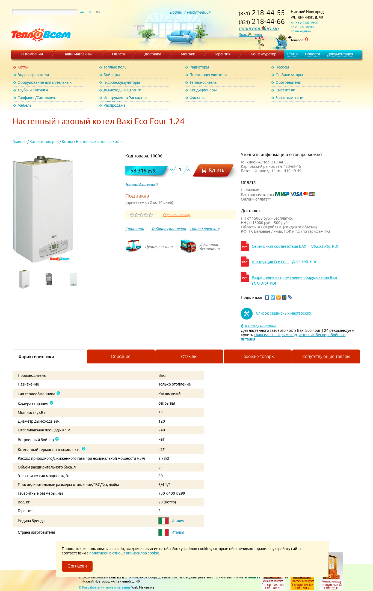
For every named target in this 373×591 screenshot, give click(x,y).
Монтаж (188, 54)
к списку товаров (260, 325)
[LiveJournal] (290, 297)
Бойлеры (111, 75)
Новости (312, 54)
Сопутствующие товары (326, 356)
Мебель (24, 105)
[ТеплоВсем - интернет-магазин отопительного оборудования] (39, 47)
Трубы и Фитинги (32, 90)
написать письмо (259, 28)
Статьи (292, 54)
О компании (32, 54)
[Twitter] (273, 297)
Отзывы (189, 356)
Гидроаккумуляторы (121, 82)
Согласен (77, 566)
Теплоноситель (203, 82)
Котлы (23, 67)
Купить (216, 170)
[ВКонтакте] (267, 297)
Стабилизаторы (289, 75)
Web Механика (142, 587)
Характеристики (36, 356)
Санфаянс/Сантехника (37, 97)
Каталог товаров (44, 141)
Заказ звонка (250, 34)
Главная (19, 141)
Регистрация (199, 12)
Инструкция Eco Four (270, 262)
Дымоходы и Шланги (122, 90)
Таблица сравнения (168, 229)
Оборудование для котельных (44, 82)
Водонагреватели (33, 75)
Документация (340, 54)
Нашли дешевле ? (141, 185)
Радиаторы (199, 67)
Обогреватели (288, 82)
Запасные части (289, 97)
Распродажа (114, 105)
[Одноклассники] (279, 297)
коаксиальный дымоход (275, 335)
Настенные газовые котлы (99, 141)
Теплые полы (115, 67)
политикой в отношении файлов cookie (124, 553)
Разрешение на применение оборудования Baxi (294, 277)
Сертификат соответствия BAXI (279, 246)
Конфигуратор (263, 54)
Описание (121, 356)
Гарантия (222, 54)
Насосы (282, 67)
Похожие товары (258, 356)
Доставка (152, 54)
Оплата (118, 54)
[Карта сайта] (97, 13)
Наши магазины (77, 54)
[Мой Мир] (284, 297)
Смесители (285, 90)
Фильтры (198, 97)
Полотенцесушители (208, 75)
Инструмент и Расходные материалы (126, 98)
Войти (176, 12)
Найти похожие (204, 229)
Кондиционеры (203, 90)
